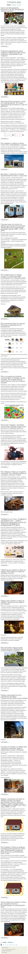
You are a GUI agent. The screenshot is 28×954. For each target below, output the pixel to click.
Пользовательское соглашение (10, 949)
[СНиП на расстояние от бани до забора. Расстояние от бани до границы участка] (14, 587)
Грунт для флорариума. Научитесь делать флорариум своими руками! (12, 9)
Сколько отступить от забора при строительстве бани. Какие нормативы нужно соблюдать (14, 748)
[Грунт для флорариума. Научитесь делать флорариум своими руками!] (14, 18)
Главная (9, 5)
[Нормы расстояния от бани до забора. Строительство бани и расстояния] (14, 627)
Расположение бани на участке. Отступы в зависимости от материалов (13, 325)
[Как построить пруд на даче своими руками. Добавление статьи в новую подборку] (14, 659)
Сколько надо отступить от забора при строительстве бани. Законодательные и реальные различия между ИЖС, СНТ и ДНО (13, 227)
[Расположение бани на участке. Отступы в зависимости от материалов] (14, 345)
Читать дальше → (4, 46)
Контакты (3, 949)
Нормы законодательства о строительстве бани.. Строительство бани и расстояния (14, 696)
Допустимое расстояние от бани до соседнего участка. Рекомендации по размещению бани (13, 904)
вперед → (11, 942)
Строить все (14, 2)
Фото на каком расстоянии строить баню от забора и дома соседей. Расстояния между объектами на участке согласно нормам (13, 379)
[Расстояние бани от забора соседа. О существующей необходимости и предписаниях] (14, 311)
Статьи (19, 5)
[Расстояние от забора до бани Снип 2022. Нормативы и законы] (14, 161)
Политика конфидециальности (7, 950)
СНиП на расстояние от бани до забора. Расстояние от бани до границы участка (13, 571)
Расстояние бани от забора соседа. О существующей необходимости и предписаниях (13, 276)
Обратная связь (4, 952)
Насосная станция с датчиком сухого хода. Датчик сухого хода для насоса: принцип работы (13, 426)
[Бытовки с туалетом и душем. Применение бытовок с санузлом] (14, 211)
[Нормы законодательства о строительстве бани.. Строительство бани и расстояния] (14, 729)
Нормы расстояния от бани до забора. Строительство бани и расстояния (12, 602)
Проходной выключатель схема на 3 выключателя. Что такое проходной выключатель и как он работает (14, 103)
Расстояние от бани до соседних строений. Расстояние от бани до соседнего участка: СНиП (13, 473)
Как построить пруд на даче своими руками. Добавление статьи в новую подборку (12, 649)
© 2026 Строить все (5, 947)
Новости (14, 5)
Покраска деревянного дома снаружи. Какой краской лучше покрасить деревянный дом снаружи (13, 53)
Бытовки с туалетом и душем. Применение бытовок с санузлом (14, 174)
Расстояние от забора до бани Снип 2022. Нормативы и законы (14, 144)
